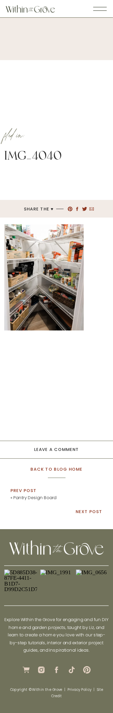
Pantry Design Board (34, 497)
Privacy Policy (79, 689)
